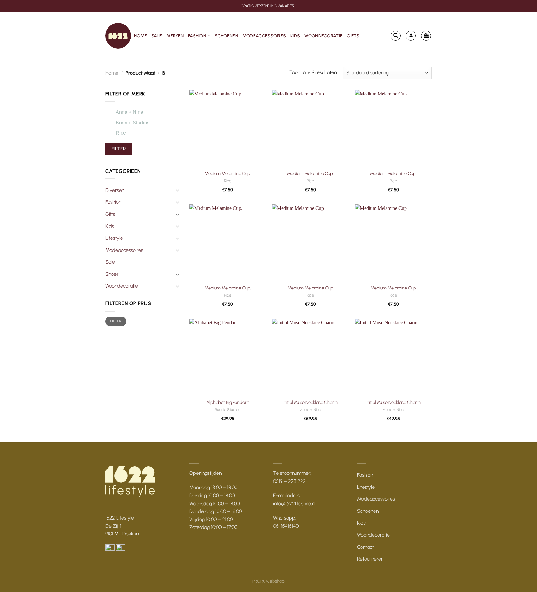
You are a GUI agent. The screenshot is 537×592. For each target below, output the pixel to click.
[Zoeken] (396, 36)
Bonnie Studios (132, 122)
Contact (365, 547)
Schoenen (226, 36)
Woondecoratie (323, 36)
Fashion (197, 36)
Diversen (114, 190)
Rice (121, 133)
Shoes (112, 274)
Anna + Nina (129, 112)
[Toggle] (177, 190)
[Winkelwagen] (426, 36)
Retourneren (370, 559)
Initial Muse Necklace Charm (310, 402)
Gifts (353, 36)
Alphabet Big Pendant (227, 402)
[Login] (411, 36)
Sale (156, 36)
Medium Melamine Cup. (227, 173)
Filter (119, 149)
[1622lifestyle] (118, 36)
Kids (295, 36)
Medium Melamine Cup (310, 288)
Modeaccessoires (264, 36)
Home (140, 36)
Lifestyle (114, 238)
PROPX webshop (268, 581)
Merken (175, 36)
